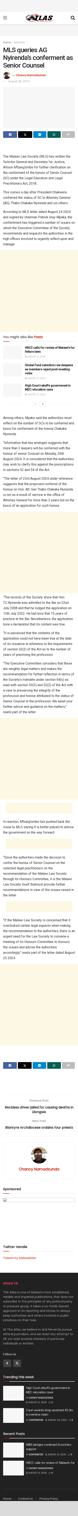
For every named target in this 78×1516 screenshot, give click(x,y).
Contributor (36, 1420)
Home (7, 42)
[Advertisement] (39, 5)
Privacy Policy (49, 1499)
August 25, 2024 (19, 81)
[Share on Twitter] (25, 134)
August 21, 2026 (36, 356)
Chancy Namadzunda (31, 75)
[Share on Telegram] (39, 134)
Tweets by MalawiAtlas (19, 1258)
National (19, 42)
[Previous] (35, 404)
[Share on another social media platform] (68, 134)
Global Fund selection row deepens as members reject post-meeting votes (49, 369)
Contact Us (25, 1499)
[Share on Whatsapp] (54, 134)
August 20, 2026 (57, 1420)
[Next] (43, 404)
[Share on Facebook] (10, 134)
